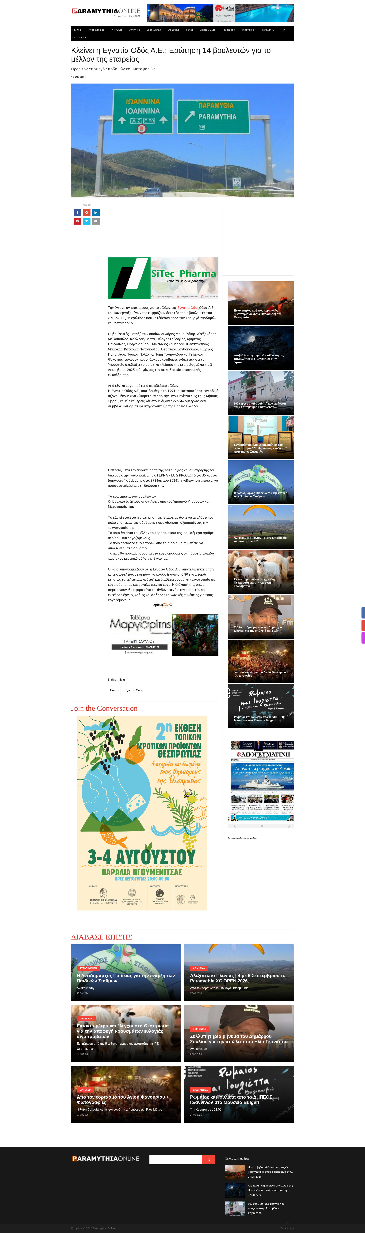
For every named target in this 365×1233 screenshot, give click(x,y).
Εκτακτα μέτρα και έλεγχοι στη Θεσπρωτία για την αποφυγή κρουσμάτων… (254, 582)
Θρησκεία (173, 29)
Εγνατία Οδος (188, 307)
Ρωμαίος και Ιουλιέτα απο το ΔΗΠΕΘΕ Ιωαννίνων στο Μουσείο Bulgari (259, 718)
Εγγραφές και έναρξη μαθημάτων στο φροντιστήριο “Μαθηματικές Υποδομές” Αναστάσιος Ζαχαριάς (260, 448)
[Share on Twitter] (86, 221)
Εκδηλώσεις (154, 29)
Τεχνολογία (267, 29)
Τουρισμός (228, 29)
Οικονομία (248, 29)
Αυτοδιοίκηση (97, 29)
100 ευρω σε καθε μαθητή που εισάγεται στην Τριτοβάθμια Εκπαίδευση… (260, 405)
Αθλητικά (134, 29)
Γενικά (189, 29)
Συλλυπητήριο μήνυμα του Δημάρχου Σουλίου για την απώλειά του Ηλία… (258, 629)
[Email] (96, 221)
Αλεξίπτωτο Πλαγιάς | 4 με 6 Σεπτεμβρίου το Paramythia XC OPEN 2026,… (238, 978)
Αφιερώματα (207, 29)
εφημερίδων (252, 838)
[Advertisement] (163, 230)
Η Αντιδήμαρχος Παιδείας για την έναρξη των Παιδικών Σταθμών (260, 494)
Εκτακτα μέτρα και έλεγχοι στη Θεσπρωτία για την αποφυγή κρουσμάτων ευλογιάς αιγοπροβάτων (123, 1031)
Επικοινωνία (79, 37)
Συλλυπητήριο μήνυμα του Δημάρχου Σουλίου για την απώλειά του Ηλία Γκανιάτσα (239, 1039)
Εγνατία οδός (134, 690)
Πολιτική (77, 29)
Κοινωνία (117, 29)
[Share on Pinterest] (77, 221)
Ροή (283, 29)
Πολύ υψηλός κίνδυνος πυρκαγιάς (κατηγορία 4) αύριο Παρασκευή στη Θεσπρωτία (258, 314)
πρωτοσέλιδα (237, 838)
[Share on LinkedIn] (96, 212)
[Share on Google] (86, 212)
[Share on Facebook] (77, 212)
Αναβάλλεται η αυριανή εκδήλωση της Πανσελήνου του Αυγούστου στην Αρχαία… (259, 359)
